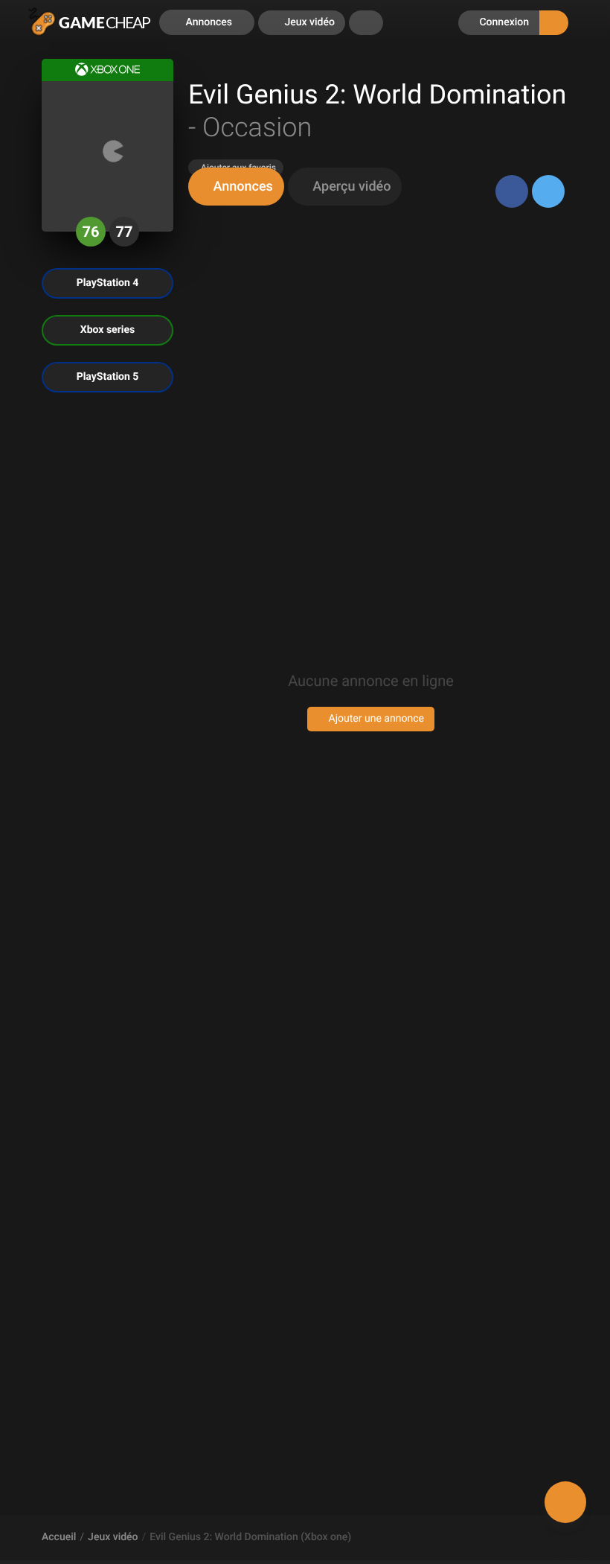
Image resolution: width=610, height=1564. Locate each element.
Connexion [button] (503, 22)
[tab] (236, 187)
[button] (366, 22)
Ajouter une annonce (375, 719)
